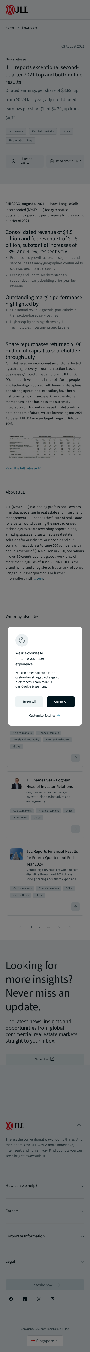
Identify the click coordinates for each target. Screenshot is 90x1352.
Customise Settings (45, 715)
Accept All (61, 702)
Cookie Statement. (34, 686)
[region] (45, 676)
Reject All (29, 702)
